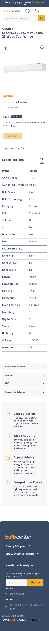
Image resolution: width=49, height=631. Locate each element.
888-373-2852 (17, 594)
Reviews (8, 375)
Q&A (6, 382)
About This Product (14, 366)
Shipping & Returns (14, 391)
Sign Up (35, 582)
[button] (43, 11)
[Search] (41, 18)
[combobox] (24, 18)
